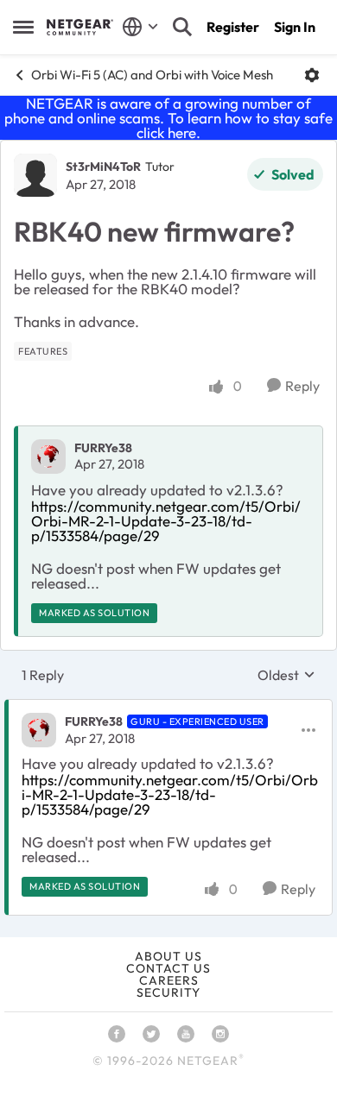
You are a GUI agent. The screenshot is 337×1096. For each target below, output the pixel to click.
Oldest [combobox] (286, 675)
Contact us (168, 968)
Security (168, 992)
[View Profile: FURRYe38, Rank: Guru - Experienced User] (39, 730)
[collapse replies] (168, 707)
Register (233, 26)
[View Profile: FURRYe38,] (48, 456)
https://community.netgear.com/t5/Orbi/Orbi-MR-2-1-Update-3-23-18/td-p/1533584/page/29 (166, 521)
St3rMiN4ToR (103, 167)
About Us (168, 956)
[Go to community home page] (80, 27)
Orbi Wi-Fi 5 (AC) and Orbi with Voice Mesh (152, 74)
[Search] (182, 26)
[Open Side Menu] (23, 27)
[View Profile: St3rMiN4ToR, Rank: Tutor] (35, 175)
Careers (169, 980)
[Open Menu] (312, 75)
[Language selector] (140, 26)
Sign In (294, 26)
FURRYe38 (103, 448)
